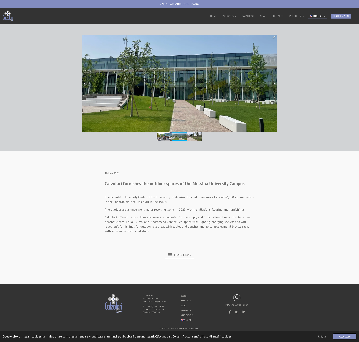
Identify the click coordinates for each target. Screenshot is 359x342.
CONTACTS (186, 310)
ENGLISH (188, 320)
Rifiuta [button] (322, 336)
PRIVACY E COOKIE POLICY (236, 305)
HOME (183, 295)
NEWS (183, 305)
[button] (274, 37)
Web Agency (194, 328)
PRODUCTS (186, 300)
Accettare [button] (345, 336)
